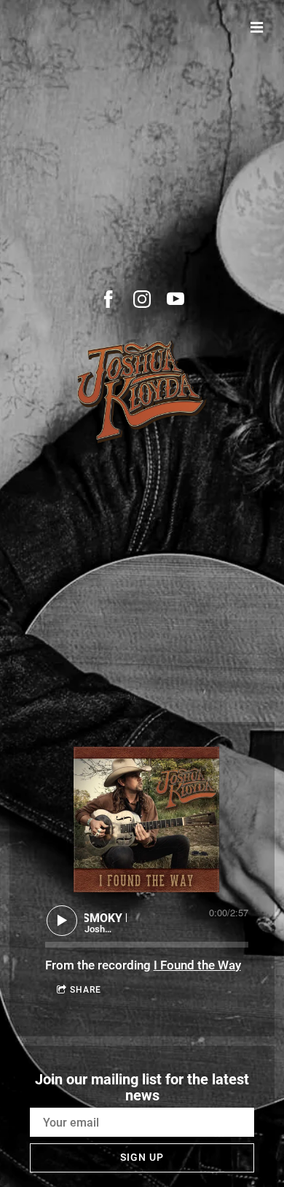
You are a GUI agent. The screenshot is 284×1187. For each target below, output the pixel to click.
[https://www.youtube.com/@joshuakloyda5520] (175, 299)
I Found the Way (197, 965)
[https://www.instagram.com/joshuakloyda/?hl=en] (142, 299)
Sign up (142, 1157)
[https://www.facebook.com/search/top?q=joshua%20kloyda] (108, 299)
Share (85, 990)
